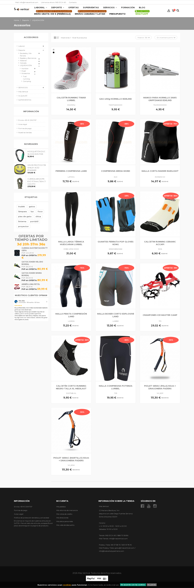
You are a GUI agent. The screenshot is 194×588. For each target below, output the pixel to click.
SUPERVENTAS (24, 100)
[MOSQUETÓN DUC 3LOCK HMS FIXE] (20, 155)
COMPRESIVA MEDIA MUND (115, 171)
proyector (23, 226)
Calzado (23, 63)
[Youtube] (148, 506)
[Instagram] (155, 506)
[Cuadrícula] (55, 38)
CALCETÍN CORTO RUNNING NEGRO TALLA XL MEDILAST (71, 387)
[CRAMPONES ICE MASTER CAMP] (160, 286)
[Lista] (58, 38)
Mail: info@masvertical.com (26, 2)
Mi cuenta (62, 501)
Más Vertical (23, 92)
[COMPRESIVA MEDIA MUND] (116, 142)
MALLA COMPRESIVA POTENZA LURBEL (115, 387)
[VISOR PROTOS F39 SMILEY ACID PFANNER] (20, 169)
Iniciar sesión (168, 10)
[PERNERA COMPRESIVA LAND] (71, 142)
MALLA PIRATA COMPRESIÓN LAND (71, 315)
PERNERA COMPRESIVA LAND (71, 171)
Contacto (73, 2)
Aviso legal (22, 124)
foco (40, 211)
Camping (25, 81)
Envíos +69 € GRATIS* (27, 120)
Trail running (25, 77)
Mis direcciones (62, 518)
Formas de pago (25, 128)
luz (32, 211)
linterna (22, 221)
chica (38, 216)
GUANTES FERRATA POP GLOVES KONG (115, 243)
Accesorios (25, 73)
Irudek (21, 206)
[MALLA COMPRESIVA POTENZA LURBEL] (116, 358)
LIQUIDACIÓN (26, 65)
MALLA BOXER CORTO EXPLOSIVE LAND (115, 315)
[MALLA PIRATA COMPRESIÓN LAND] (71, 286)
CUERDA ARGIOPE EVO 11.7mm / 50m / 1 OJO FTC (36, 181)
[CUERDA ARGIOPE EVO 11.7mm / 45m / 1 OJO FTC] (20, 183)
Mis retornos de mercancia (67, 510)
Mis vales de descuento (65, 525)
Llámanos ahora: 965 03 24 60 (53, 2)
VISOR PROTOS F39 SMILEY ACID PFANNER (36, 167)
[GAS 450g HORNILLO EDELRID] (116, 70)
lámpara (22, 211)
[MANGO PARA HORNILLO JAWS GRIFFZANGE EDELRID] (160, 70)
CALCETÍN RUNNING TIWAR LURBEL (71, 99)
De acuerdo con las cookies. (133, 585)
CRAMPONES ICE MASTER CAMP (160, 315)
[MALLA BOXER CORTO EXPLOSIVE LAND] (116, 286)
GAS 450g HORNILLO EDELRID (115, 99)
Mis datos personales (64, 521)
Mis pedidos (61, 507)
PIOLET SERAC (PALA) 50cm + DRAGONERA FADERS (160, 387)
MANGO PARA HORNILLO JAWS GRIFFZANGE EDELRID (160, 99)
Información (31, 111)
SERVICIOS (23, 87)
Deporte (21, 50)
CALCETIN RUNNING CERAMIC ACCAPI (160, 243)
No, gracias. (152, 585)
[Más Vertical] (21, 9)
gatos (32, 206)
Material (23, 60)
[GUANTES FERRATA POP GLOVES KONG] (116, 214)
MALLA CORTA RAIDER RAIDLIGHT (160, 171)
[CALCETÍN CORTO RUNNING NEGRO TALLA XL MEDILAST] (71, 358)
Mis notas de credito (64, 514)
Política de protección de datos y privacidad (31, 518)
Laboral (21, 46)
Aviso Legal (18, 514)
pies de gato (25, 216)
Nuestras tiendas (25, 132)
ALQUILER (22, 96)
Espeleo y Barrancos (28, 58)
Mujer (23, 71)
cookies (67, 585)
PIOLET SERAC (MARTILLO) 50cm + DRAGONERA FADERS (71, 459)
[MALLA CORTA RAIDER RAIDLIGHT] (160, 142)
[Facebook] (142, 506)
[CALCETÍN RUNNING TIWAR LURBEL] (71, 70)
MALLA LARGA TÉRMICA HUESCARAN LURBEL (71, 243)
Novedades (31, 144)
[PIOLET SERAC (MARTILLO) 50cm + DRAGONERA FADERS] (71, 430)
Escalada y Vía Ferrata (25, 54)
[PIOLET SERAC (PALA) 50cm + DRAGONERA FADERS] (160, 358)
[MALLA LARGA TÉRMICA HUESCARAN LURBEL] (71, 214)
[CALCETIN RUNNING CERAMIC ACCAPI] (160, 214)
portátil (34, 221)
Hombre (24, 68)
